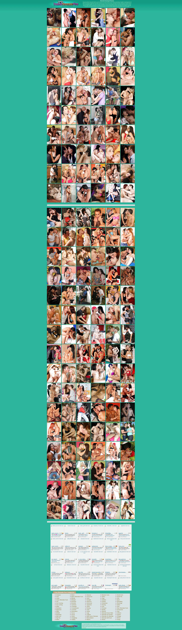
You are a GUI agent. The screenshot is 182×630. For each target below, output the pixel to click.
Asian (57, 598)
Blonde (73, 598)
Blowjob (73, 600)
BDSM (58, 613)
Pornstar (104, 608)
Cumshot (73, 609)
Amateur (58, 595)
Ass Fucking (59, 603)
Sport (118, 600)
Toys (118, 611)
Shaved (104, 611)
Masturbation (90, 618)
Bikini (57, 619)
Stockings (119, 603)
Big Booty (58, 614)
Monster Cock (105, 595)
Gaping (73, 619)
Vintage (119, 616)
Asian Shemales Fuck (62, 600)
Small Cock (120, 595)
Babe (57, 606)
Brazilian (73, 601)
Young (118, 619)
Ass (57, 601)
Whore (118, 618)
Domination (74, 611)
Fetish (73, 616)
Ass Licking (59, 604)
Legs (88, 613)
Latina (88, 611)
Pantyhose (104, 603)
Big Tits (58, 618)
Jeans (88, 606)
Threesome (120, 609)
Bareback (58, 608)
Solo (118, 598)
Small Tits (119, 596)
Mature (88, 619)
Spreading (119, 601)
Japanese (89, 604)
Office (103, 596)
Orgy (103, 598)
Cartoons (73, 604)
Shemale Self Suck (107, 618)
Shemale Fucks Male (107, 613)
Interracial (89, 603)
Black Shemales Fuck (77, 596)
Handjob (89, 600)
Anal (57, 596)
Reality (104, 609)
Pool (103, 606)
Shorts (103, 619)
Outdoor (104, 600)
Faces (73, 613)
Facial (73, 614)
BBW (57, 611)
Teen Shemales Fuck (122, 608)
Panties (104, 601)
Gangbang (74, 618)
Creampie (74, 606)
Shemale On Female (107, 614)
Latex (88, 609)
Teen (118, 606)
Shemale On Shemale (107, 616)
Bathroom (58, 609)
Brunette (73, 603)
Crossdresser (75, 608)
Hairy (88, 598)
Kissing (89, 608)
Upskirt (119, 614)
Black (72, 595)
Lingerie (89, 614)
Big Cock (58, 616)
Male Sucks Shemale (92, 616)
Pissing (104, 604)
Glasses (89, 595)
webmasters (84, 627)
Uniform (119, 613)
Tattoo (118, 604)
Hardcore (89, 601)
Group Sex (89, 596)
